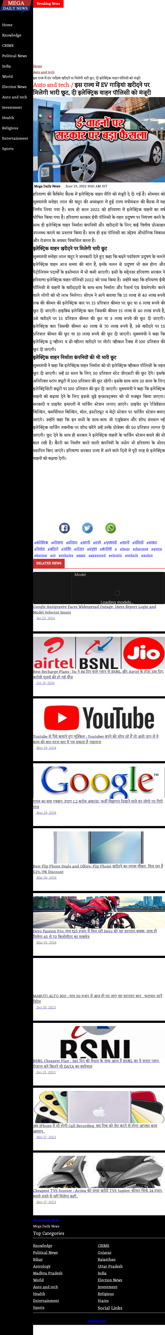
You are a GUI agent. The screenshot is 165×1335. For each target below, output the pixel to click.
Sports (8, 148)
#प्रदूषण (92, 549)
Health (8, 118)
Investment (12, 107)
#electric (115, 556)
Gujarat (105, 1252)
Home (7, 25)
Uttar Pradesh (110, 1266)
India (6, 66)
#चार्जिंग (66, 549)
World (7, 76)
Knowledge (11, 35)
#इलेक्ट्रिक (41, 543)
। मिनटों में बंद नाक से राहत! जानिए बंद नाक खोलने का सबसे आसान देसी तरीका (72, 14)
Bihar (38, 1259)
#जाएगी (85, 543)
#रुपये (97, 543)
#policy (147, 556)
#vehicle (131, 556)
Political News (14, 56)
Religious (10, 128)
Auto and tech (14, 97)
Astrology (41, 1266)
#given (156, 549)
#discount (140, 549)
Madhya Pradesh (48, 1273)
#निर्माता (39, 549)
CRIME (8, 45)
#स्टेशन (79, 549)
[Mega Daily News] (16, 17)
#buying (40, 556)
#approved (97, 556)
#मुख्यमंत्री (110, 543)
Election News (14, 87)
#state (81, 556)
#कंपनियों (106, 549)
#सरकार (152, 543)
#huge (125, 549)
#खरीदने (53, 549)
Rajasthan (107, 1259)
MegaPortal (97, 1321)
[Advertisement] (99, 49)
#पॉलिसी (138, 543)
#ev (53, 556)
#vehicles (66, 556)
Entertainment (15, 138)
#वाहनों (124, 543)
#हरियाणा (57, 543)
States (103, 1300)
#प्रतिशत (71, 543)
